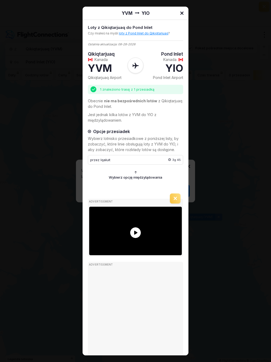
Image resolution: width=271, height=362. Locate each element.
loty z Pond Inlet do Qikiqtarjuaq (143, 33)
